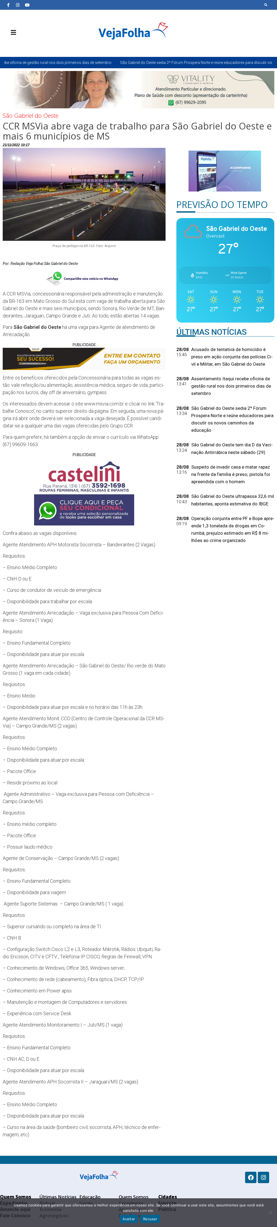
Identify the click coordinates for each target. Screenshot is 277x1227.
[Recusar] (270, 1212)
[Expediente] (16, 45)
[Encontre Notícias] (266, 5)
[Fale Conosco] (32, 45)
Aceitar (129, 1219)
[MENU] (12, 32)
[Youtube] (27, 5)
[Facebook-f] (8, 5)
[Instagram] (18, 5)
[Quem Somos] (8, 45)
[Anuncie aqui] (24, 45)
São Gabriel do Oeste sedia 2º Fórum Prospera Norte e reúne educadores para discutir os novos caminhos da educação (172, 62)
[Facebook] (250, 1177)
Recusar (150, 1219)
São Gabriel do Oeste (30, 115)
